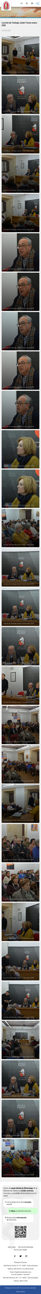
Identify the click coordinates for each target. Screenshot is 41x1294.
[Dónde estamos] (27, 3)
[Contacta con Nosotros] (32, 3)
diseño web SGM (20, 1291)
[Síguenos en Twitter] (20, 1256)
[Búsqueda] (21, 3)
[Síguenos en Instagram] (26, 1256)
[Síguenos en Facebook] (15, 1256)
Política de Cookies (20, 1250)
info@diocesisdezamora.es (22, 1272)
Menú (37, 3)
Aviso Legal (12, 1247)
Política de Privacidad (25, 1247)
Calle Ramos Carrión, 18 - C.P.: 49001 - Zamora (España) (20, 1265)
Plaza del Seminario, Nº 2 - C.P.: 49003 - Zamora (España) (20, 1278)
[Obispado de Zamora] (7, 3)
